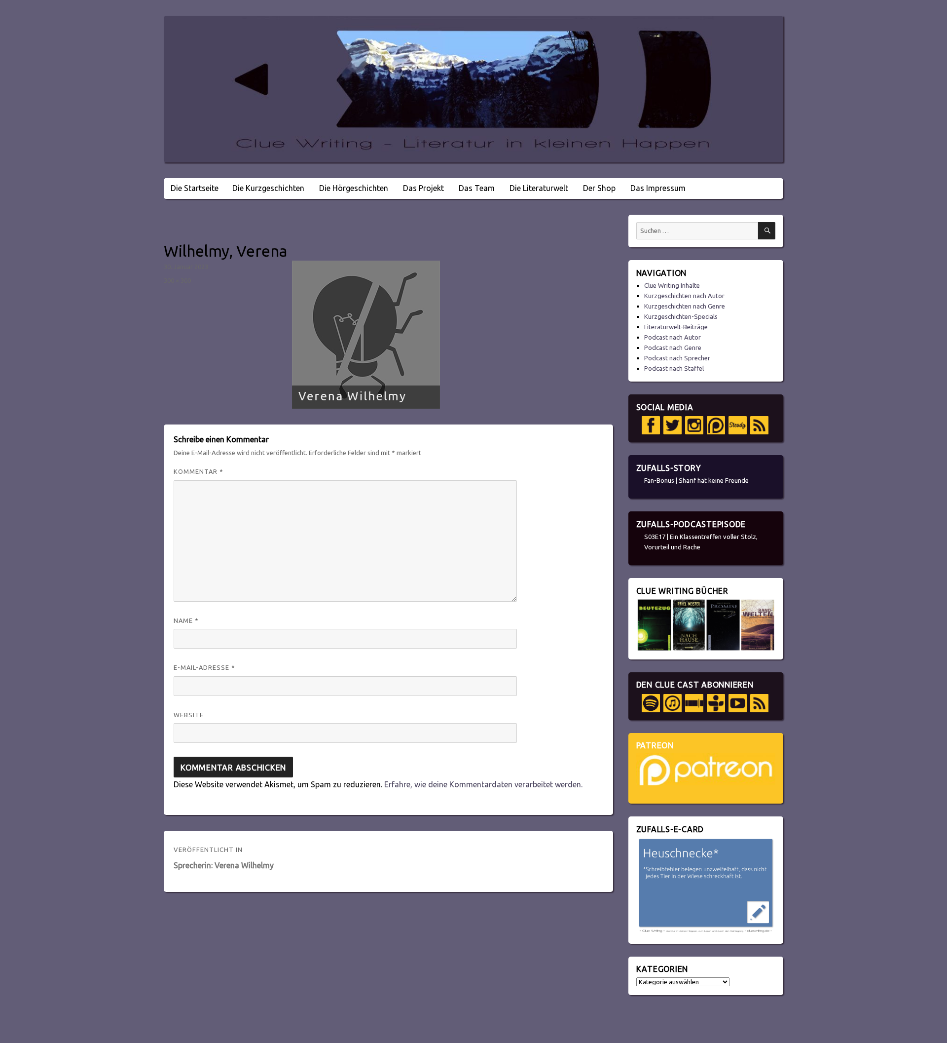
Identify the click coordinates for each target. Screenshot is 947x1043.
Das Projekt (423, 188)
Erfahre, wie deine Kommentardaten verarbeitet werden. (483, 784)
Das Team (477, 188)
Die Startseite (195, 188)
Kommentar (198, 471)
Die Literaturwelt (539, 188)
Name (186, 620)
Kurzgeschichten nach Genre (684, 306)
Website (189, 714)
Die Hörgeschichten (353, 188)
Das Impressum (658, 188)
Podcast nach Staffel (674, 368)
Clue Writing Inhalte (672, 285)
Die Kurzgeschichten (268, 188)
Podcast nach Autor (672, 337)
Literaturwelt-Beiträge (676, 326)
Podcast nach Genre (672, 347)
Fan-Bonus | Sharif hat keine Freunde (696, 480)
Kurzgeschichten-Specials (681, 316)
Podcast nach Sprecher (677, 357)
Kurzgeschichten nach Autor (684, 295)
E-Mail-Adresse (204, 667)
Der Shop (599, 188)
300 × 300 (177, 280)
